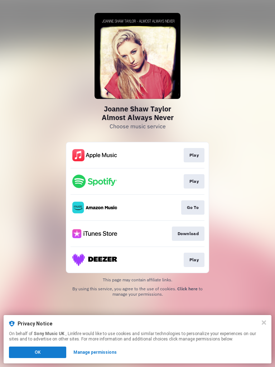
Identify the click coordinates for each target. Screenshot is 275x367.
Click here (187, 288)
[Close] (264, 322)
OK (37, 352)
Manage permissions (95, 352)
